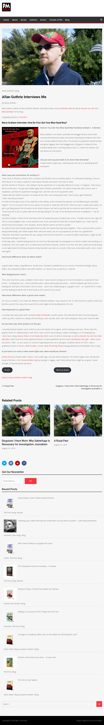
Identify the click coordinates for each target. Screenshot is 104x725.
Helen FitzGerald (43, 315)
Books (24, 19)
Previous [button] (4, 430)
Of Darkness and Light (80, 339)
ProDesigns (97, 720)
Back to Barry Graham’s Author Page (17, 377)
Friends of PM (55, 19)
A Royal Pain (9, 386)
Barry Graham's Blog (10, 91)
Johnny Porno (7, 357)
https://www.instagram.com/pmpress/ (10, 463)
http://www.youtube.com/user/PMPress (17, 463)
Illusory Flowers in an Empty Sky (30, 336)
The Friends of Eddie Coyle (27, 360)
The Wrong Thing (55, 346)
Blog (67, 19)
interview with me (68, 108)
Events (43, 19)
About (15, 19)
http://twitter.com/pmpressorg (4, 463)
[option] (51, 425)
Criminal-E (23, 117)
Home (6, 19)
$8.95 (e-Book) (62, 370)
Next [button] (100, 430)
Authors (33, 19)
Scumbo (33, 346)
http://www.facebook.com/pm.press (24, 463)
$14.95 (7, 370)
